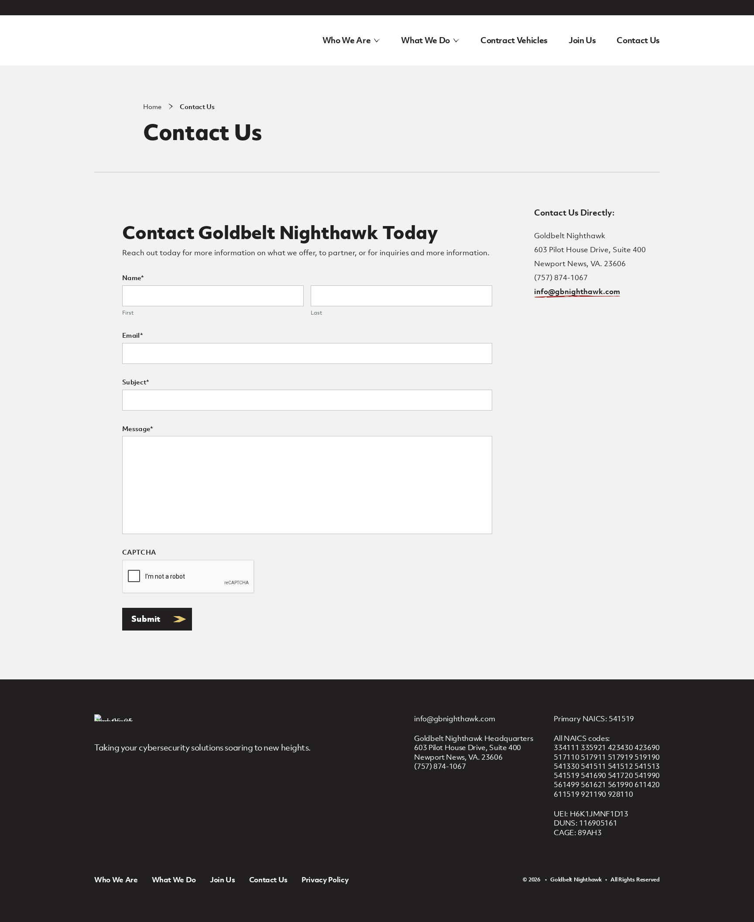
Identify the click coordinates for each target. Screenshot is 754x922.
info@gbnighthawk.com (577, 291)
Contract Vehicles (514, 40)
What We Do (425, 40)
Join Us (582, 40)
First (128, 313)
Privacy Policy (325, 879)
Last (316, 313)
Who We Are (346, 40)
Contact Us (638, 40)
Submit (146, 618)
